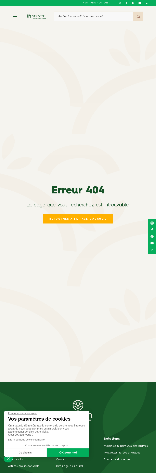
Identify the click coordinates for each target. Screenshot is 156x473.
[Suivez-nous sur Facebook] (126, 3)
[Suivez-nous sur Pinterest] (133, 3)
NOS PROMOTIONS (96, 3)
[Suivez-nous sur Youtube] (140, 3)
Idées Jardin (15, 459)
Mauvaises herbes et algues (122, 452)
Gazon (60, 459)
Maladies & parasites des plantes (126, 446)
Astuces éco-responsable (23, 466)
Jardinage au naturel (69, 466)
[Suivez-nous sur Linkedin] (146, 3)
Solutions (112, 438)
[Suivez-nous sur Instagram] (119, 3)
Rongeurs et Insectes (117, 459)
